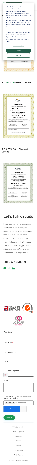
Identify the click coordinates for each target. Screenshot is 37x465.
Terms (18, 441)
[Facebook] (9, 268)
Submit (9, 417)
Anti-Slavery (18, 455)
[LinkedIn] (13, 268)
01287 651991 (15, 262)
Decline (18, 55)
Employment (18, 450)
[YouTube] (5, 268)
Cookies (18, 436)
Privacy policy (18, 431)
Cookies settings (18, 46)
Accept (18, 50)
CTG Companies (18, 427)
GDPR (18, 445)
